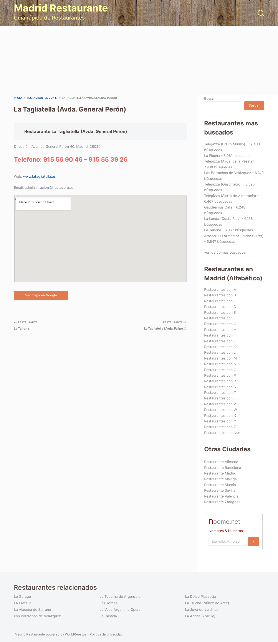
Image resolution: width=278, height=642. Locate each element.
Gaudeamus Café (218, 207)
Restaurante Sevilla (219, 490)
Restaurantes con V (220, 404)
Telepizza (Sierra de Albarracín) (230, 196)
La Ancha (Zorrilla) (200, 616)
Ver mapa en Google (41, 295)
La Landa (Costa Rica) (222, 218)
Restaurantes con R (220, 381)
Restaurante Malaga (220, 479)
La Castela (108, 616)
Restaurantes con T (220, 392)
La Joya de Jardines (201, 609)
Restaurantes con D (220, 306)
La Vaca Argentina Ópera (120, 609)
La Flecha (212, 155)
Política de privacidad (106, 634)
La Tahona (212, 230)
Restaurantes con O (220, 370)
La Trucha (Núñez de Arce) (207, 603)
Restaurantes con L (220, 352)
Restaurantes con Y (220, 421)
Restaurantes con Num (222, 432)
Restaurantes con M (220, 358)
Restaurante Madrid (220, 473)
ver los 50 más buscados (224, 252)
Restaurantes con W (220, 409)
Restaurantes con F (220, 318)
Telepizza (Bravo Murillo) (224, 144)
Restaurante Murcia (220, 485)
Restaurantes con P (220, 375)
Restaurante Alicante (221, 462)
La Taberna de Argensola (120, 596)
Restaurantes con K (220, 347)
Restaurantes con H (220, 329)
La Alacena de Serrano (32, 609)
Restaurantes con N (220, 364)
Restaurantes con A (220, 289)
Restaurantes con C (220, 301)
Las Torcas (108, 603)
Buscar (209, 98)
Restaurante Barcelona (222, 467)
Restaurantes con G (220, 324)
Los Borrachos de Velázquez (227, 173)
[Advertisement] (139, 63)
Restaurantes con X (220, 415)
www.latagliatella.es (39, 176)
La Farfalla (22, 603)
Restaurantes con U (220, 398)
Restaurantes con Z (220, 427)
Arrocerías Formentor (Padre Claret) (233, 236)
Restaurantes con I (219, 335)
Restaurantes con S (220, 387)
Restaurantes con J (220, 341)
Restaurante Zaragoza (222, 502)
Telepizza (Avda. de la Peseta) (229, 161)
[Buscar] (261, 13)
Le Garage (22, 596)
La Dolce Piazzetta (200, 596)
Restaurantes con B (220, 295)
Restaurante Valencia (221, 496)
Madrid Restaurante (61, 8)
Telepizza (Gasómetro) (223, 184)
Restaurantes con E (220, 312)
